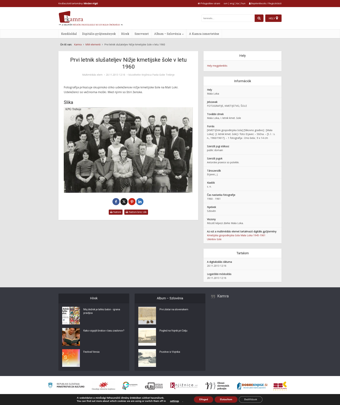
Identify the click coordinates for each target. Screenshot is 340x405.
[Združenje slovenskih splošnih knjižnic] (184, 385)
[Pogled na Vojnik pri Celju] (147, 337)
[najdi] (259, 18)
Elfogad (203, 399)
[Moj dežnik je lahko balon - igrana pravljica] (71, 315)
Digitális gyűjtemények (99, 34)
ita (237, 3)
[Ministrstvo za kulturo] (66, 386)
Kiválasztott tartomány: (78, 3)
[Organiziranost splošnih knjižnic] (103, 385)
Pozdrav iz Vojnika (170, 351)
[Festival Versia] (71, 358)
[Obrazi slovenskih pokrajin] (217, 385)
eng (232, 3)
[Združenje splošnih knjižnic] (280, 385)
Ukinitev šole (214, 239)
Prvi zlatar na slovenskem (174, 309)
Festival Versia (91, 351)
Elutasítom (226, 399)
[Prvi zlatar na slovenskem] (147, 315)
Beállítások (250, 399)
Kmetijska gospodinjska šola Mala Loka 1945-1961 (236, 235)
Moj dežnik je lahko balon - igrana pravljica (101, 311)
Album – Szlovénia (167, 34)
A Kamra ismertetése (204, 34)
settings (174, 401)
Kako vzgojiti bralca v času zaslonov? (103, 330)
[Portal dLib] (154, 385)
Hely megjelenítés (217, 65)
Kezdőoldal (69, 34)
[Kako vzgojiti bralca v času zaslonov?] (71, 337)
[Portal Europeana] (130, 385)
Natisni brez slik (137, 212)
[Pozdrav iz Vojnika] (147, 358)
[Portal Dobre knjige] (252, 385)
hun (243, 3)
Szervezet (142, 34)
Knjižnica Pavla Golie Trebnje (158, 74)
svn (226, 3)
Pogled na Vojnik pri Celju (173, 330)
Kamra (223, 296)
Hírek (125, 34)
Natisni (116, 212)
